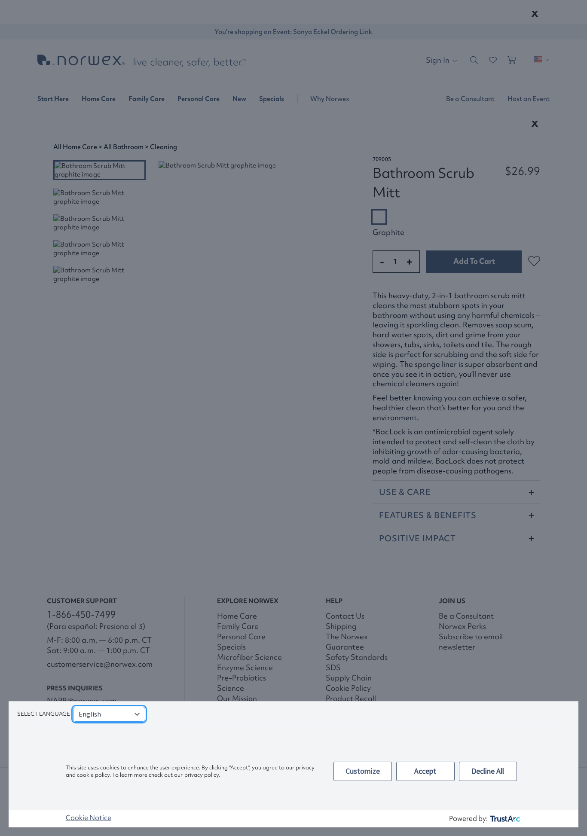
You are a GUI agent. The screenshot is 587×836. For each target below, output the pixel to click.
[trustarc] (504, 818)
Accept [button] (425, 771)
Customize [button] (362, 771)
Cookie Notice (88, 817)
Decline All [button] (487, 771)
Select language (43, 713)
